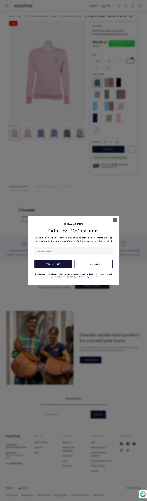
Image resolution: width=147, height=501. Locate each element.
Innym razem (93, 264)
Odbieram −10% (53, 264)
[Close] (115, 220)
